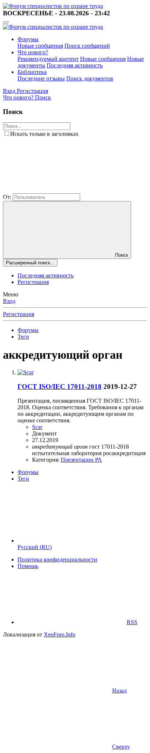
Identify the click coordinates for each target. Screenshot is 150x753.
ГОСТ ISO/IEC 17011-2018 (59, 386)
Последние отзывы (41, 78)
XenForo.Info (59, 634)
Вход (9, 301)
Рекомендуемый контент (48, 59)
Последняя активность (75, 65)
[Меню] (6, 22)
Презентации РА (81, 460)
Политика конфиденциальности (57, 559)
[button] (57, 190)
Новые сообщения (40, 46)
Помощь (27, 566)
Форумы (28, 39)
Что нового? (32, 52)
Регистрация (33, 282)
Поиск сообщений (87, 46)
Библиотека (32, 72)
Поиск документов (89, 78)
